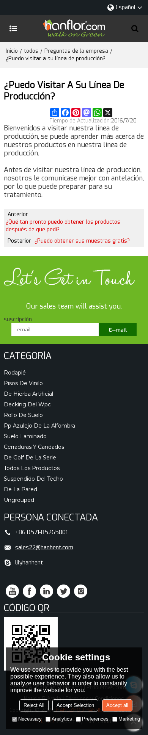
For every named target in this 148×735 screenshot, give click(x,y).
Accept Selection (75, 705)
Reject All (34, 705)
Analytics (62, 719)
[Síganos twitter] (63, 591)
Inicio (12, 51)
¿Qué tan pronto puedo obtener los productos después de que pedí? (63, 225)
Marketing (129, 719)
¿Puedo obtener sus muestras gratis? (82, 240)
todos (31, 51)
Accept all (117, 705)
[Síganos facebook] (29, 591)
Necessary (30, 719)
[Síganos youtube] (12, 591)
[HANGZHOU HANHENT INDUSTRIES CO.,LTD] (74, 28)
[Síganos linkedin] (46, 591)
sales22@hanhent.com (44, 547)
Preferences (95, 719)
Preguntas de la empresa (76, 51)
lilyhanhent (29, 562)
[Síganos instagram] (80, 591)
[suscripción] (118, 329)
